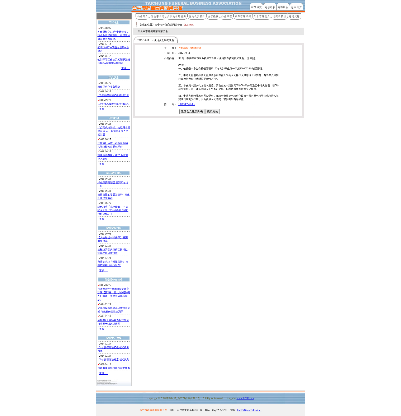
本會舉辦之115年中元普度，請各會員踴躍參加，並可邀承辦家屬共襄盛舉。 (114, 35)
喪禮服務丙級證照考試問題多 (114, 368)
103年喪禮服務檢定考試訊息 (113, 359)
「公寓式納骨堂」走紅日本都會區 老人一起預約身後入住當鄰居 (114, 131)
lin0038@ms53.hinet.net (249, 410)
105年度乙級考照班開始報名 (113, 103)
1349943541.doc (186, 104)
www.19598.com (245, 398)
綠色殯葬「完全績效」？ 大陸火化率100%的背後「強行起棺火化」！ (113, 210)
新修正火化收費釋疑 (109, 86)
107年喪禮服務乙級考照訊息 (113, 95)
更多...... (125, 68)
